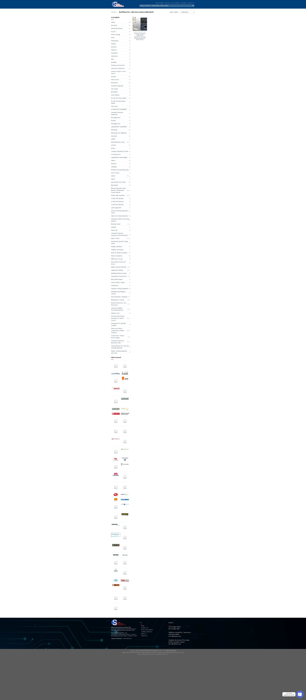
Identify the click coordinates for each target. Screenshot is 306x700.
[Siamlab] (124, 580)
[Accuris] (115, 366)
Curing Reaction (116, 154)
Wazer (113, 179)
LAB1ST (113, 139)
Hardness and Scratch (117, 65)
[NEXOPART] (115, 534)
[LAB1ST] (115, 487)
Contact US (191, 3)
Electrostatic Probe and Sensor (118, 263)
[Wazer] (124, 598)
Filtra (112, 59)
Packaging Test (115, 124)
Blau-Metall (114, 185)
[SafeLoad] (115, 570)
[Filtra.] (124, 421)
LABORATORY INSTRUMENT (119, 158)
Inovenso (113, 47)
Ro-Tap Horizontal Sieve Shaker (118, 102)
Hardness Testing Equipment (119, 289)
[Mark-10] (124, 499)
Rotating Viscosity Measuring (119, 170)
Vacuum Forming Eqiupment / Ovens (120, 212)
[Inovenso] (124, 464)
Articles (167, 3)
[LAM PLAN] (115, 494)
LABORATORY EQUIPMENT (119, 127)
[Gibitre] (115, 452)
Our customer (175, 3)
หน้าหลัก (113, 12)
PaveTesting (114, 41)
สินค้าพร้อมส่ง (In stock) (118, 142)
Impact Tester (115, 238)
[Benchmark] (124, 391)
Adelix (113, 22)
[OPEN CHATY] (300, 694)
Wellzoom (114, 50)
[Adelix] (124, 366)
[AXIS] (115, 388)
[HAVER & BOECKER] (124, 459)
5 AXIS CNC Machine (117, 205)
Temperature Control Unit (118, 276)
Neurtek (113, 77)
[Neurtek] (124, 527)
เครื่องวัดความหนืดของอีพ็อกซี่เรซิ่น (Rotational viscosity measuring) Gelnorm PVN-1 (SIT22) (139, 36)
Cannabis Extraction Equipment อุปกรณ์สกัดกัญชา (119, 234)
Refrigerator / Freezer (117, 300)
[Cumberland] (115, 413)
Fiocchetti (114, 25)
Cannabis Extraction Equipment (117, 113)
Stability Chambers (116, 247)
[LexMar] (124, 494)
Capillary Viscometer (117, 250)
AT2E (112, 38)
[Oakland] (115, 545)
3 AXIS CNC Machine (117, 198)
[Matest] (115, 507)
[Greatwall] (115, 459)
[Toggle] (129, 142)
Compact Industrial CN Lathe (119, 151)
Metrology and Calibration (119, 133)
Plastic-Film (114, 230)
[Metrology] (115, 517)
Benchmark (114, 83)
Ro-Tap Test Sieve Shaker (119, 98)
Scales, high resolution (118, 195)
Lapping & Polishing (117, 270)
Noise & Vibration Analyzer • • (120, 253)
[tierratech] (124, 588)
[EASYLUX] (124, 413)
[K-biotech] (124, 477)
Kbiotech (114, 164)
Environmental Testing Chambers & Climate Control (117, 318)
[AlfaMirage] (115, 373)
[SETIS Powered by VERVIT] (124, 573)
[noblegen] (124, 537)
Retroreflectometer (117, 279)
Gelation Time (115, 313)
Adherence (114, 56)
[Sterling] (115, 585)
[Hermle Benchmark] (115, 467)
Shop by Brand (159, 3)
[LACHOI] (124, 487)
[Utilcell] (115, 598)
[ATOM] (124, 378)
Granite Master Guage (118, 282)
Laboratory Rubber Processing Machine (117, 309)
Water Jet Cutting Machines (119, 216)
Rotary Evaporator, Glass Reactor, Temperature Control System (118, 190)
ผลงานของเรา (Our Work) (118, 182)
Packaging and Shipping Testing (118, 293)
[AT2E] (115, 381)
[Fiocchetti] (115, 431)
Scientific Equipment (117, 86)
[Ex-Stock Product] (115, 421)
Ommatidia (114, 53)
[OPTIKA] (115, 555)
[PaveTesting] (124, 563)
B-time (113, 148)
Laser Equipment (116, 208)
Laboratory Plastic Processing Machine (120, 220)
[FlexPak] (124, 431)
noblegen (114, 167)
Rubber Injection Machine (118, 267)
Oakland (113, 227)
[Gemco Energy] (124, 442)
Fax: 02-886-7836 (174, 629)
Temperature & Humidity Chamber (118, 324)
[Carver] (124, 398)
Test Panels (114, 89)
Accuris (113, 31)
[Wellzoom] (115, 608)
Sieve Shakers (115, 95)
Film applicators (115, 118)
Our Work (183, 3)
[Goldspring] (124, 449)
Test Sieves (114, 106)
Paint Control (115, 80)
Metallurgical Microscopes (119, 273)
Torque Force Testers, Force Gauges (117, 337)
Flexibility (113, 62)
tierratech (114, 136)
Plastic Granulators (116, 256)
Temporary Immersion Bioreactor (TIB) (117, 342)
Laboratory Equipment (117, 68)
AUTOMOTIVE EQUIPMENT (119, 109)
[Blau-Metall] (115, 401)
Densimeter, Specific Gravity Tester (119, 243)
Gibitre (113, 161)
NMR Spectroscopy (117, 259)
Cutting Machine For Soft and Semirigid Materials (120, 347)
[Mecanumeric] (124, 504)
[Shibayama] (115, 580)
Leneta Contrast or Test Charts (118, 73)
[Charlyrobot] (124, 409)
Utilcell (113, 176)
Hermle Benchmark (116, 28)
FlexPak (113, 121)
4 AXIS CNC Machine (117, 202)
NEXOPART (114, 92)
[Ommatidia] (124, 548)
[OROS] (124, 555)
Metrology (114, 130)
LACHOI (113, 145)
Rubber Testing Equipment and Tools (119, 352)
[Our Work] (115, 563)
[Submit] (193, 5)
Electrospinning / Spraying (119, 297)
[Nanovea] (115, 524)
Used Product (115, 173)
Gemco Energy (115, 35)
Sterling (113, 44)
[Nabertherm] (124, 514)
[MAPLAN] (115, 499)
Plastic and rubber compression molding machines (117, 331)
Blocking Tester (115, 224)
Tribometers (114, 286)
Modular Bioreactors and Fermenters (118, 304)
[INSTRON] (115, 474)
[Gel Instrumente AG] (115, 439)
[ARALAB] (124, 373)
